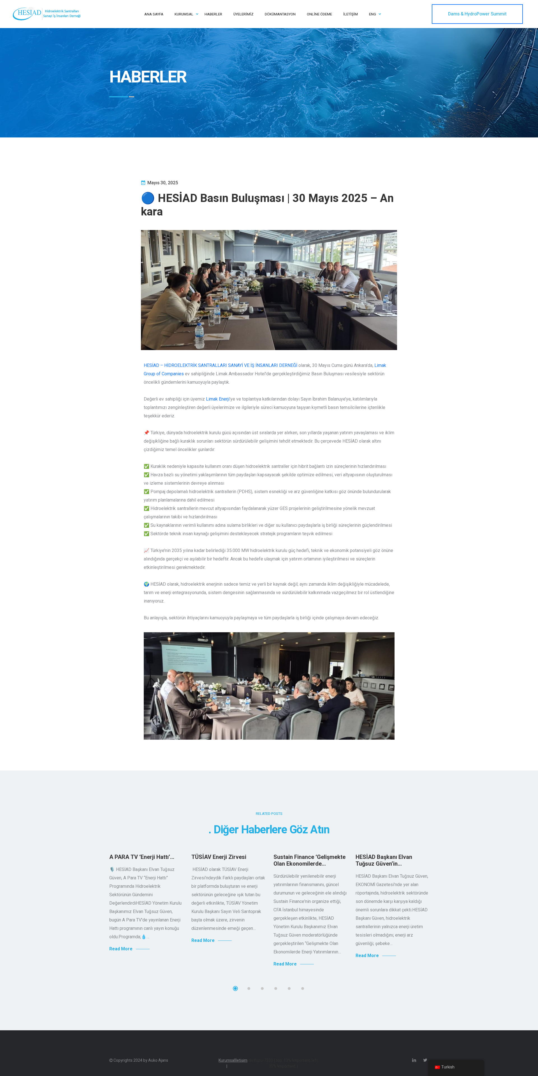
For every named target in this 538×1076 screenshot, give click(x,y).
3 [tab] (262, 988)
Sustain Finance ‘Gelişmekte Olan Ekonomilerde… (309, 860)
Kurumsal (227, 1063)
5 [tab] (289, 988)
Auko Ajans (158, 1060)
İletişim (241, 1060)
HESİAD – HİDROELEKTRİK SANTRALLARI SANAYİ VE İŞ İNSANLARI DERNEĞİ (220, 365)
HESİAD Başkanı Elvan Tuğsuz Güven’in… (384, 860)
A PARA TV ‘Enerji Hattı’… (141, 857)
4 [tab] (275, 988)
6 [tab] (302, 988)
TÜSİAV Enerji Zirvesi (218, 857)
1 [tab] (235, 988)
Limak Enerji (217, 399)
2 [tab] (248, 988)
